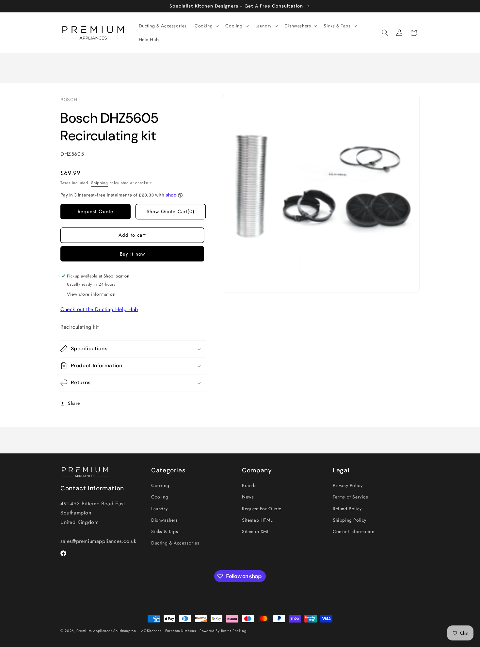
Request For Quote (261, 508)
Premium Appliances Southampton (106, 630)
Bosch (68, 99)
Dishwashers (164, 520)
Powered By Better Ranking (223, 630)
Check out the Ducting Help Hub (99, 309)
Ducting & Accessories (175, 543)
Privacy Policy (347, 485)
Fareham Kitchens (180, 630)
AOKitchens (151, 630)
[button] (206, 26)
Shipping (99, 183)
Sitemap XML (255, 531)
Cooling (159, 497)
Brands (249, 485)
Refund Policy (347, 508)
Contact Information (353, 531)
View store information (91, 294)
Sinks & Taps (164, 531)
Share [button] (74, 403)
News (248, 497)
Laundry (159, 508)
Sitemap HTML (257, 520)
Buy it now (132, 254)
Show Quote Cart (171, 211)
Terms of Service (350, 497)
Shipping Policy (349, 520)
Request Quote (95, 211)
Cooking (160, 485)
